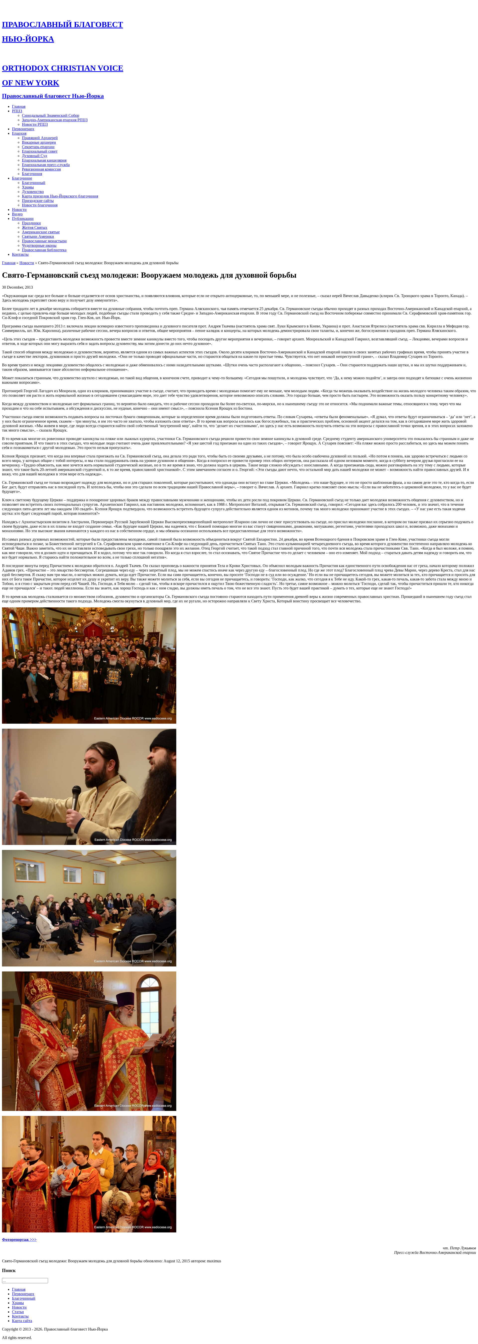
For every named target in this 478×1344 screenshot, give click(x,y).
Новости (19, 209)
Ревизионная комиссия (41, 169)
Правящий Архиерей (40, 138)
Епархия (19, 133)
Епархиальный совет (40, 151)
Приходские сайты (38, 200)
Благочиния (32, 174)
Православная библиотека (44, 250)
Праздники (31, 223)
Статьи (18, 1312)
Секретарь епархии (38, 147)
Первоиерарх (23, 129)
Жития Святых (34, 227)
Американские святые (41, 232)
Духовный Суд (34, 156)
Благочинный (33, 183)
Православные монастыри (44, 241)
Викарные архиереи (39, 142)
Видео (17, 214)
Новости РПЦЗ (35, 124)
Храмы (28, 187)
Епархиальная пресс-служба (46, 165)
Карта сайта (22, 1321)
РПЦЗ (17, 111)
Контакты (20, 254)
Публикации (23, 218)
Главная (18, 106)
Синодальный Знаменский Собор (50, 115)
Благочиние (22, 178)
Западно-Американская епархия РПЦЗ (55, 120)
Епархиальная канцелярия (44, 160)
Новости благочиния (40, 205)
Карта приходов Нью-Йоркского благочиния (60, 196)
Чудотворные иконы (39, 245)
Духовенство (33, 192)
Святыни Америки (38, 236)
